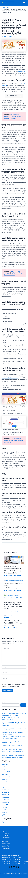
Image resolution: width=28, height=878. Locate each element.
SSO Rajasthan (7, 845)
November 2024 (6, 797)
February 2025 (5, 789)
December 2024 (6, 794)
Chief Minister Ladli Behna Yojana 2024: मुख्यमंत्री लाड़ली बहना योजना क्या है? (13, 623)
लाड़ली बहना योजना (22, 71)
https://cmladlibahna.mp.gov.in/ (10, 378)
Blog (15, 575)
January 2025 (5, 792)
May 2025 (4, 787)
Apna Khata (6, 843)
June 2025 (4, 784)
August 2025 (5, 779)
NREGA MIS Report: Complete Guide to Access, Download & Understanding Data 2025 (12, 751)
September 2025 (6, 777)
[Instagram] (16, 867)
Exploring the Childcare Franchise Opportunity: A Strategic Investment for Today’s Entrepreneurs (14, 723)
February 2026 (5, 769)
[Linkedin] (11, 867)
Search (3, 702)
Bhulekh (5, 841)
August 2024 (5, 805)
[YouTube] (14, 867)
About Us (5, 831)
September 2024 (6, 802)
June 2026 (4, 766)
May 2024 (4, 812)
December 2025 (6, 772)
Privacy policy (6, 837)
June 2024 (4, 810)
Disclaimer (5, 835)
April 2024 (4, 815)
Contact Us (6, 833)
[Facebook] (9, 867)
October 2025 (5, 774)
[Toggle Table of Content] (20, 96)
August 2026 (5, 764)
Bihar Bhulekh (7, 848)
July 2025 (4, 782)
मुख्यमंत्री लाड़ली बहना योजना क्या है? (11, 855)
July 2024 (4, 807)
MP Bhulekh (6, 847)
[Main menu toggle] (24, 3)
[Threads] (18, 867)
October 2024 (5, 799)
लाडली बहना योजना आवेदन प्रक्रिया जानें (12, 857)
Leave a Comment (8, 575)
